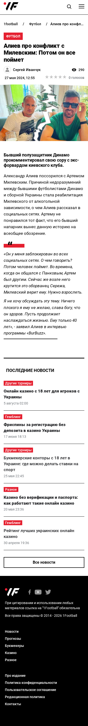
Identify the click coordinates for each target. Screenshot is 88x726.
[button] (69, 7)
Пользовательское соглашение (30, 690)
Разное (11, 489)
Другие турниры (18, 383)
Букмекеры (14, 646)
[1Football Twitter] (48, 592)
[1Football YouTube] (38, 592)
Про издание (15, 676)
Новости (12, 631)
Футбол (13, 36)
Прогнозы (13, 639)
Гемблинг (13, 417)
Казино (11, 653)
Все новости (44, 562)
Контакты (13, 704)
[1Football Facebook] (29, 592)
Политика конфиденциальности (31, 683)
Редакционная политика (25, 697)
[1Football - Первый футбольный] (11, 6)
